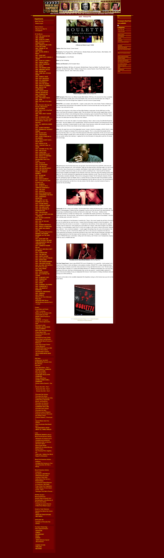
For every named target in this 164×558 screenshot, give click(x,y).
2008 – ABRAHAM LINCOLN (42, 69)
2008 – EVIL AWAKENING (42, 80)
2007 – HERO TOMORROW (42, 64)
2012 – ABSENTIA (40, 191)
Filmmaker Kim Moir (40, 410)
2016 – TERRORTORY (41, 279)
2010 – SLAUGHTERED (41, 164)
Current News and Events (41, 309)
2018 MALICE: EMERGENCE (42, 291)
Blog (118, 17)
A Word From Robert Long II (42, 505)
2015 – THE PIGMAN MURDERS (43, 261)
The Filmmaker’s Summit (42, 351)
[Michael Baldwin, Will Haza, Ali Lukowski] (84, 94)
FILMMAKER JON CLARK (42, 406)
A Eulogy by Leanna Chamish (43, 504)
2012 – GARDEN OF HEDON (42, 205)
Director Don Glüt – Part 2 (42, 389)
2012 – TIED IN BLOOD (41, 212)
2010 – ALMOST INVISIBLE (42, 127)
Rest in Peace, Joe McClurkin (43, 339)
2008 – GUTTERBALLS (41, 82)
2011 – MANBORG (40, 184)
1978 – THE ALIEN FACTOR (42, 36)
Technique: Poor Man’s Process (43, 491)
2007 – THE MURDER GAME (42, 67)
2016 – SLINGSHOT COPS (42, 277)
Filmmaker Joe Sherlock (41, 403)
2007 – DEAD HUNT (40, 55)
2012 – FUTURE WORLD (41, 203)
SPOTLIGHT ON (39, 519)
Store (119, 67)
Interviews (37, 365)
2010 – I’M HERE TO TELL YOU (43, 148)
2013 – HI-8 (38, 223)
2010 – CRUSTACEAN (41, 134)
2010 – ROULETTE (40, 163)
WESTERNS (38, 548)
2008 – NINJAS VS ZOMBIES (42, 85)
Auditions (38, 461)
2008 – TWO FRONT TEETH (42, 98)
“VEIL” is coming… (40, 311)
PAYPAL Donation (39, 494)
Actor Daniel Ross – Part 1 (42, 367)
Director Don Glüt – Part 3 (43, 391)
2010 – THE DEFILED (40, 166)
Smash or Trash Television (42, 509)
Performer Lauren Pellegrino (43, 412)
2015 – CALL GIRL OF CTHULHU (43, 258)
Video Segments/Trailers (41, 528)
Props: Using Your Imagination (43, 486)
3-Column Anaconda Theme (79, 318)
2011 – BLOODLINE (40, 175)
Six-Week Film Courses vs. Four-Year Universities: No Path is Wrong (44, 465)
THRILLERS (38, 546)
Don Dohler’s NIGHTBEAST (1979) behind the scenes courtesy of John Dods (42, 475)
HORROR (37, 538)
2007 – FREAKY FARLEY (41, 62)
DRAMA (37, 536)
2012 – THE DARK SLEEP (42, 207)
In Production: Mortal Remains (43, 482)
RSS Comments (88, 320)
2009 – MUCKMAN (40, 108)
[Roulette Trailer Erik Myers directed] (84, 42)
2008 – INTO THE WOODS (42, 84)
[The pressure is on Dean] (84, 260)
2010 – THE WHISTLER (41, 170)
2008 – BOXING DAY (40, 71)
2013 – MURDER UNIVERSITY (43, 224)
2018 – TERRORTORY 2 (41, 286)
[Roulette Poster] (84, 315)
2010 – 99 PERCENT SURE (42, 117)
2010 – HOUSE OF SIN (41, 143)
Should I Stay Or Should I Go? (43, 498)
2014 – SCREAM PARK (41, 252)
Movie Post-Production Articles (43, 436)
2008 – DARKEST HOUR (41, 76)
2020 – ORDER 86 (40, 293)
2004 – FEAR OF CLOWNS (42, 39)
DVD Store (37, 358)
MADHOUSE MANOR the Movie (43, 434)
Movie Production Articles (42, 470)
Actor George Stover (40, 373)
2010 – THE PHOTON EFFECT (43, 168)
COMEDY (37, 532)
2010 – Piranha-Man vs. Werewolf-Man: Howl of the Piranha (42, 159)
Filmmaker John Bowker (41, 405)
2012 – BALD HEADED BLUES (43, 193)
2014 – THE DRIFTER (40, 254)
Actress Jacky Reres (40, 378)
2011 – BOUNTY (39, 177)
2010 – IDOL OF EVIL (41, 150)
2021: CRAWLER (39, 295)
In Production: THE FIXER (42, 484)
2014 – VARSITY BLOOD (41, 256)
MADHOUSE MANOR (122, 47)
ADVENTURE (38, 530)
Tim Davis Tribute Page (41, 527)
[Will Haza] (84, 162)
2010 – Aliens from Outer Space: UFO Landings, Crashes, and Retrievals (43, 120)
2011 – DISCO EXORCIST (42, 179)
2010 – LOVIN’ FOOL (40, 152)
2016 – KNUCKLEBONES (41, 272)
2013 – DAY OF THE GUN (42, 221)
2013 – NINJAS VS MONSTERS (43, 226)
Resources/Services (40, 496)
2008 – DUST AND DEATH (42, 78)
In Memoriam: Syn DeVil (41, 360)
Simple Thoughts (94, 318)
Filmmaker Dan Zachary (41, 394)
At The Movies (39, 34)
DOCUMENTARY (39, 534)
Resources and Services (123, 60)
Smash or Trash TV (122, 65)
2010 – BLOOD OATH (40, 133)
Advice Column (39, 27)
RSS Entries (80, 320)
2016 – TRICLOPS (40, 281)
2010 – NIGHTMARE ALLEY (42, 154)
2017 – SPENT (39, 282)
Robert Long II (39, 23)
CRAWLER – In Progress (41, 320)
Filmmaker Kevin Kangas (42, 408)
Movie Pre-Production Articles (43, 459)
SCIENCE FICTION (40, 545)
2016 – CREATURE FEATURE (43, 263)
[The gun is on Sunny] (84, 205)
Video (119, 71)
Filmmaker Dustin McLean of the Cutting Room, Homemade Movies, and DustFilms (44, 399)
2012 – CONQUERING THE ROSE (44, 195)
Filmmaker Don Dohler (41, 396)
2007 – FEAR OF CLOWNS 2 (42, 60)
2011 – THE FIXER (40, 189)
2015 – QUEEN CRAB (40, 259)
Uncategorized (121, 69)
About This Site (39, 21)
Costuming (38, 472)
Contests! (120, 40)
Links (36, 433)
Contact (37, 307)
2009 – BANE (38, 99)
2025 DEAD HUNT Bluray (41, 300)
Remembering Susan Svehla (42, 337)
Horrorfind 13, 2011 (40, 325)
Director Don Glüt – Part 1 (42, 387)
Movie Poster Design (40, 445)
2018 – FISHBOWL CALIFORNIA (43, 284)
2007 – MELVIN (39, 66)
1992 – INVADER (39, 38)
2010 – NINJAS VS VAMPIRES (43, 156)
